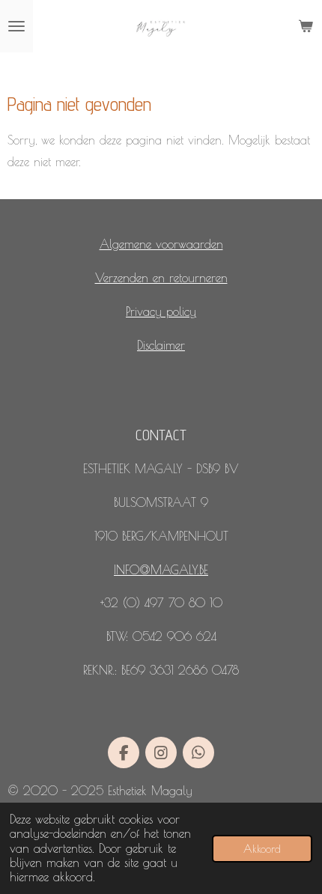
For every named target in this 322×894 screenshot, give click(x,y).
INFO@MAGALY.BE (161, 570)
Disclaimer (161, 345)
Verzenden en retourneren (161, 278)
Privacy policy (161, 311)
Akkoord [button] (262, 848)
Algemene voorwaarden (161, 244)
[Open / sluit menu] (16, 26)
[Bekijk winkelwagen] (305, 26)
